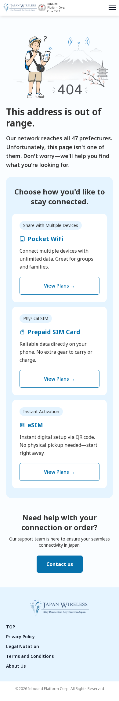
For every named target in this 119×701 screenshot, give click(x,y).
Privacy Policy (20, 636)
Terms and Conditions (30, 656)
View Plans (59, 285)
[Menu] (112, 8)
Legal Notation (22, 646)
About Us (16, 666)
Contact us (59, 564)
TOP (10, 627)
